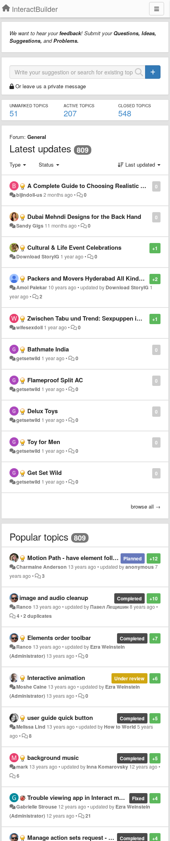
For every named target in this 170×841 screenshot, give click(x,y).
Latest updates (40, 148)
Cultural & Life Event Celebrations (74, 247)
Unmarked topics (28, 105)
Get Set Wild (44, 472)
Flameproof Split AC (55, 380)
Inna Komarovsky (107, 766)
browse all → (146, 506)
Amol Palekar (31, 287)
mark (22, 766)
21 (88, 815)
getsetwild (28, 358)
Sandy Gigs (29, 225)
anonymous (139, 566)
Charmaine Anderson (41, 566)
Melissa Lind (30, 726)
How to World (120, 726)
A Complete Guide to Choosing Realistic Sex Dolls (96, 185)
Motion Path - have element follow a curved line (92, 557)
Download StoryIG (37, 256)
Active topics (79, 105)
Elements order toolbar (59, 637)
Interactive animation (56, 677)
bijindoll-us (29, 194)
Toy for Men (43, 441)
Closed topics (134, 105)
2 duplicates (37, 615)
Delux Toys (42, 410)
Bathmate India (48, 349)
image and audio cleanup (53, 597)
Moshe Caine (31, 686)
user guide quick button (60, 717)
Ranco (24, 606)
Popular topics (38, 536)
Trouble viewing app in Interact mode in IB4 (87, 797)
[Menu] (156, 8)
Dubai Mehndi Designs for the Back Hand (84, 216)
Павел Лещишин (109, 606)
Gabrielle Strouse (36, 806)
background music (53, 757)
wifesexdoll (29, 327)
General (36, 136)
